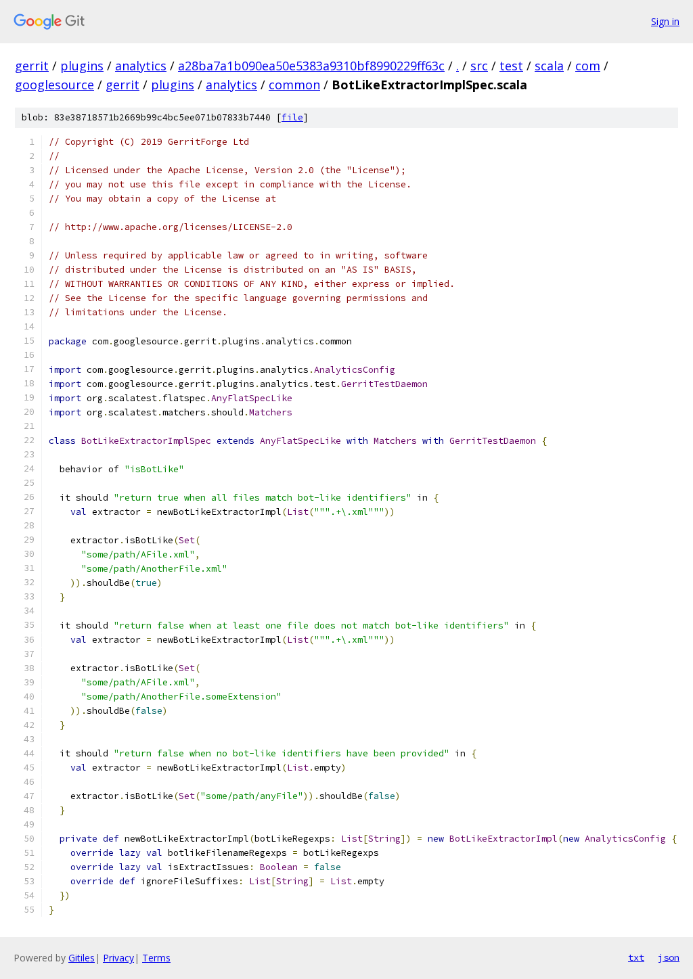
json (668, 957)
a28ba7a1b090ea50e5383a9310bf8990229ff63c (311, 66)
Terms (156, 957)
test (511, 66)
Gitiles (81, 957)
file (292, 117)
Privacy (118, 957)
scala (549, 66)
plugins (82, 66)
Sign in (665, 21)
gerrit (32, 66)
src (479, 66)
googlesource (54, 84)
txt (636, 957)
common (294, 84)
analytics (140, 66)
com (587, 66)
